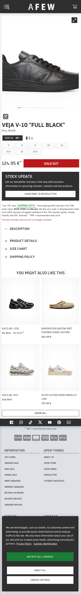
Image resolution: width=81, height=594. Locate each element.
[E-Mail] (69, 422)
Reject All (40, 570)
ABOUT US (49, 457)
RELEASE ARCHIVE (13, 498)
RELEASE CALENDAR (14, 492)
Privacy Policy (24, 543)
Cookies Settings (40, 580)
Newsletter (50, 475)
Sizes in (11, 137)
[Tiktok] (31, 422)
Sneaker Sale (12, 463)
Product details (23, 241)
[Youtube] (50, 422)
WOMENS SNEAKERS (14, 487)
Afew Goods (50, 469)
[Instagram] (21, 422)
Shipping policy (22, 257)
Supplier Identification (45, 543)
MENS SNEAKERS (13, 481)
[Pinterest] (59, 422)
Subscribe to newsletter (40, 193)
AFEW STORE (41, 6)
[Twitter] (40, 422)
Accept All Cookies (40, 556)
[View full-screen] (74, 20)
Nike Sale (9, 469)
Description (19, 229)
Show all (40, 412)
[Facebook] (11, 422)
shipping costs (26, 205)
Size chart (18, 249)
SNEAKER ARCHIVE (13, 504)
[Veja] (5, 116)
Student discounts (54, 481)
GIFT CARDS (10, 457)
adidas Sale (11, 475)
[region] (40, 553)
